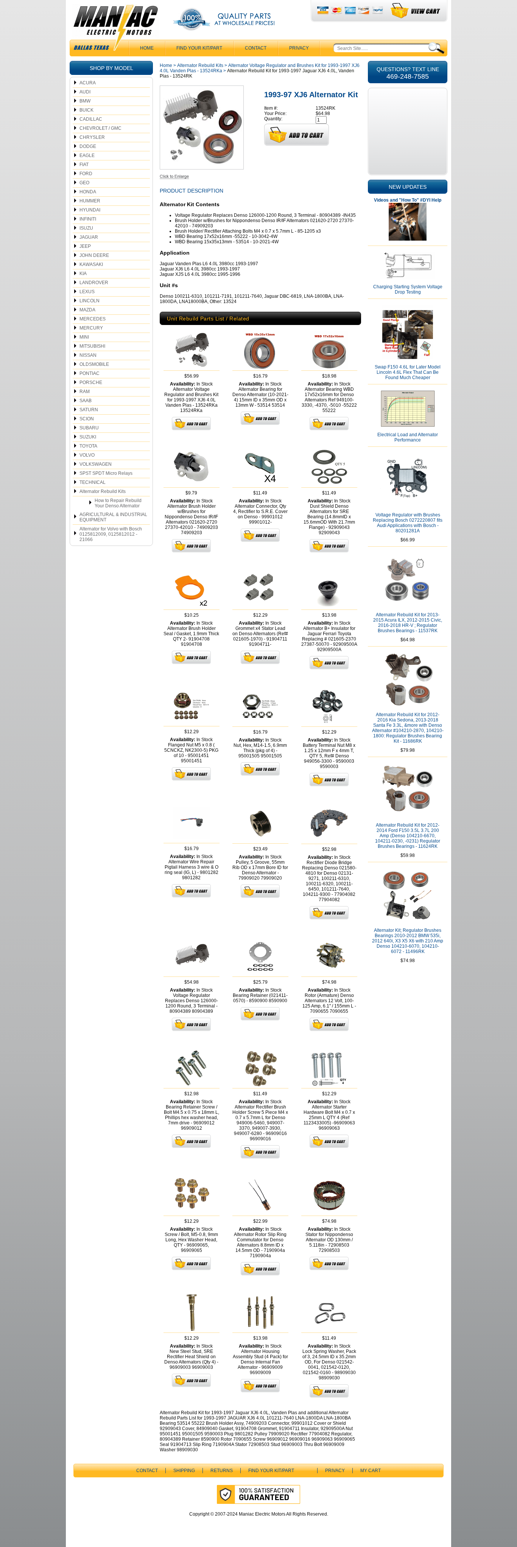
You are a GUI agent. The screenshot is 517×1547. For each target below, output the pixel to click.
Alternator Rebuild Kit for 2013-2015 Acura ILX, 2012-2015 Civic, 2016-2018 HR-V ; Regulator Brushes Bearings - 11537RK (407, 622)
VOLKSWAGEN (95, 464)
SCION (86, 418)
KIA (83, 273)
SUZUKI (87, 437)
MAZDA (87, 310)
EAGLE (87, 155)
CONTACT (255, 48)
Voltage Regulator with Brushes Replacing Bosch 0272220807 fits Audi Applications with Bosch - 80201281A (407, 522)
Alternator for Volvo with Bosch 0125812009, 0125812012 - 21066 (110, 534)
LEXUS (87, 291)
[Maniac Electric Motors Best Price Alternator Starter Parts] (115, 29)
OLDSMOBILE (94, 364)
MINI (84, 337)
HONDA (87, 191)
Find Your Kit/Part (199, 48)
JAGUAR (88, 237)
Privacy (299, 48)
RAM (84, 391)
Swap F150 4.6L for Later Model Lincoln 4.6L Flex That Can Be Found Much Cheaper (408, 372)
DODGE (87, 146)
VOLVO (87, 455)
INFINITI (87, 219)
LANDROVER (93, 282)
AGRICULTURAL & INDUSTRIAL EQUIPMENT (113, 517)
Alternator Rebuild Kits (102, 491)
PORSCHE (90, 382)
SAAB (85, 400)
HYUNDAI (89, 210)
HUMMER (89, 201)
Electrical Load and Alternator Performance (407, 437)
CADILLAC (90, 119)
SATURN (88, 409)
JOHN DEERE (94, 255)
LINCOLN (89, 300)
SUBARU (89, 428)
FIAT (84, 164)
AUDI (84, 92)
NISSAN (88, 355)
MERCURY (91, 328)
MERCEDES (92, 319)
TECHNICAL (92, 482)
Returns (221, 1470)
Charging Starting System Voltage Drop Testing (407, 289)
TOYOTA (88, 446)
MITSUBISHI (92, 346)
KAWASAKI (91, 264)
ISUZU (86, 228)
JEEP (85, 246)
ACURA (87, 83)
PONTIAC (89, 373)
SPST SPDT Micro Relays (105, 473)
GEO (84, 182)
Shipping (184, 1470)
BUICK (86, 110)
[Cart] (416, 11)
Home (166, 65)
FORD (85, 173)
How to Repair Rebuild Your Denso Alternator (118, 503)
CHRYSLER (92, 137)
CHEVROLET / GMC (100, 128)
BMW (84, 101)
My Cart (370, 1470)
